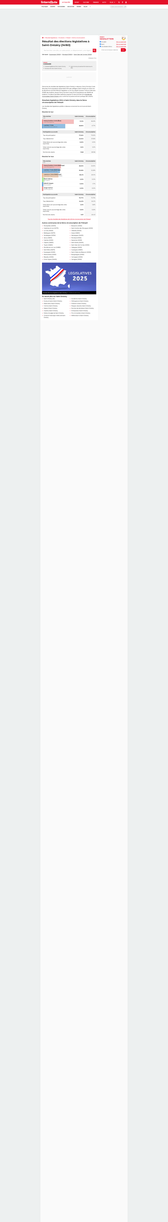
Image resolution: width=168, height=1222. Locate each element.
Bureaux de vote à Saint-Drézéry (53, 68)
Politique (45, 6)
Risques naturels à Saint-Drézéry (81, 306)
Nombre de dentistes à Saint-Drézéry (82, 308)
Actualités (66, 2)
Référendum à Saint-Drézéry (80, 315)
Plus (111, 2)
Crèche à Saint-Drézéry (51, 306)
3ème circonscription (78, 38)
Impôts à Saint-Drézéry (51, 311)
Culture (86, 2)
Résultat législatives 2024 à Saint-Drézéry (55, 66)
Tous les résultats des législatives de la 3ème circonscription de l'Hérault (69, 219)
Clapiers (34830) (48, 242)
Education (70, 6)
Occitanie (61, 38)
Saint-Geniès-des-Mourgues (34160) (82, 228)
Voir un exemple (121, 42)
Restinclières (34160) (50, 254)
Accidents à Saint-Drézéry (79, 298)
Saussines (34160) (76, 240)
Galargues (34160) (76, 247)
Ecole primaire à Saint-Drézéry (53, 301)
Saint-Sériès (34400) (77, 242)
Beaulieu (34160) (48, 257)
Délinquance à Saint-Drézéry (79, 301)
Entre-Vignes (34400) (50, 259)
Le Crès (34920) (48, 230)
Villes (85, 6)
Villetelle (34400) (76, 230)
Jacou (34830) (48, 238)
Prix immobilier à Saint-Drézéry (80, 313)
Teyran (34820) (48, 245)
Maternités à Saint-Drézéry (52, 303)
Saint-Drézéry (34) (49, 298)
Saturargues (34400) (77, 235)
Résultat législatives (51, 38)
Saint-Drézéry (74, 66)
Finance (96, 2)
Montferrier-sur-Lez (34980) (52, 247)
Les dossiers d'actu (106, 46)
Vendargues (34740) (49, 235)
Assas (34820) (75, 233)
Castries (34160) (48, 240)
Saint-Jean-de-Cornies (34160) (83, 54)
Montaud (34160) (67, 54)
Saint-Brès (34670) (49, 250)
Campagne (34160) (77, 257)
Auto (104, 2)
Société (52, 6)
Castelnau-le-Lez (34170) (51, 228)
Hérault (68, 38)
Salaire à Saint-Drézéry (50, 308)
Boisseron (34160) (76, 226)
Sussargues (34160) (55, 54)
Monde (79, 6)
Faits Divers (61, 6)
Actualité (103, 42)
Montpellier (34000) (50, 226)
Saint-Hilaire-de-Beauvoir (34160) (81, 252)
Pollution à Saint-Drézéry (78, 303)
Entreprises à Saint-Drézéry (79, 311)
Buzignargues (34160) (77, 254)
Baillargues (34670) (49, 233)
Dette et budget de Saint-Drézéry (54, 313)
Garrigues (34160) (76, 259)
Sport (77, 2)
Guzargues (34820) (77, 250)
